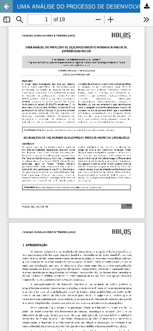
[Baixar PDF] (146, 6)
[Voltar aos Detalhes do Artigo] (6, 6)
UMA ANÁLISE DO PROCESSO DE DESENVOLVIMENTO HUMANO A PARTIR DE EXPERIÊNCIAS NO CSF (85, 6)
